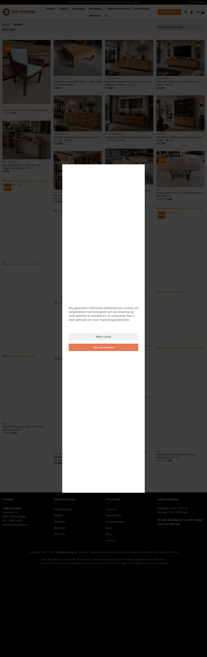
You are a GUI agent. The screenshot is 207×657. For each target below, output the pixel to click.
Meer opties (103, 336)
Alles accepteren (103, 347)
